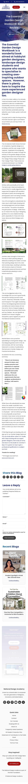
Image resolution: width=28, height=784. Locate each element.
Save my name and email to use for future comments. (14, 533)
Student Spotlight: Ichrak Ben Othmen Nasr (14, 576)
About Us (14, 727)
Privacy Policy (14, 740)
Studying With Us (14, 724)
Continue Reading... (14, 580)
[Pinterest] (12, 702)
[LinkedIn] (19, 702)
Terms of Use (14, 743)
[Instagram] (4, 702)
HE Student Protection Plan (14, 732)
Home (14, 715)
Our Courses (14, 721)
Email (5, 523)
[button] (24, 7)
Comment (6, 496)
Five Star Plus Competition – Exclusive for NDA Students (14, 613)
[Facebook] (8, 702)
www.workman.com (8, 458)
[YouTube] (15, 702)
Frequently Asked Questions (14, 729)
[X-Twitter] (23, 702)
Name (5, 517)
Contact (14, 718)
